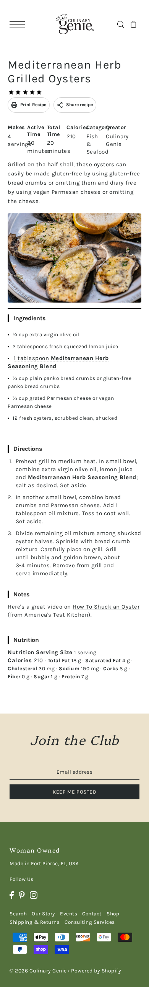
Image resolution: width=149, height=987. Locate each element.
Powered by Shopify (96, 970)
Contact (92, 914)
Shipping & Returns (35, 922)
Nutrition (26, 639)
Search (18, 914)
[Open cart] (133, 24)
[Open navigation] (19, 24)
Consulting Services (90, 922)
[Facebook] (12, 895)
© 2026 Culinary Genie (38, 970)
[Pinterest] (22, 895)
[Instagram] (33, 895)
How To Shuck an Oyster (106, 606)
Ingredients (29, 318)
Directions (27, 448)
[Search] (120, 24)
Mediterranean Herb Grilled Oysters (64, 71)
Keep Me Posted (74, 792)
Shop (113, 914)
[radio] (11, 92)
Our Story (43, 914)
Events (68, 914)
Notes (21, 594)
